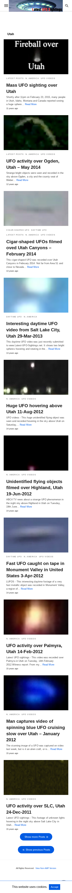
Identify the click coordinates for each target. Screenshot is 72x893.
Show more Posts (35, 836)
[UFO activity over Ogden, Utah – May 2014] (36, 132)
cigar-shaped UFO (17, 230)
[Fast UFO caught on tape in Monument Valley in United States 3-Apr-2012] (36, 535)
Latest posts (15, 78)
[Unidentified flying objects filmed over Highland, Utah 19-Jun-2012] (36, 452)
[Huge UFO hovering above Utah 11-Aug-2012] (36, 377)
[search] (67, 5)
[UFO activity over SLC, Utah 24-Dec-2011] (36, 777)
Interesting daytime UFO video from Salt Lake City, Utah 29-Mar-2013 (33, 329)
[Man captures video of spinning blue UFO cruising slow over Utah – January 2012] (36, 692)
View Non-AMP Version (45, 868)
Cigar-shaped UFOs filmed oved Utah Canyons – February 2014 (34, 247)
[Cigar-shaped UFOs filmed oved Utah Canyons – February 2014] (36, 208)
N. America (32, 78)
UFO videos (48, 78)
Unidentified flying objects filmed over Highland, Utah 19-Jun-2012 (34, 487)
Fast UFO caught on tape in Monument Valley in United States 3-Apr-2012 (35, 569)
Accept (54, 887)
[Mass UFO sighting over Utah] (36, 56)
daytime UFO (39, 230)
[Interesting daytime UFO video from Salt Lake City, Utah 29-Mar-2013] (36, 295)
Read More (31, 104)
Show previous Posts (38, 849)
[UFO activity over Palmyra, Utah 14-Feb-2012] (36, 616)
